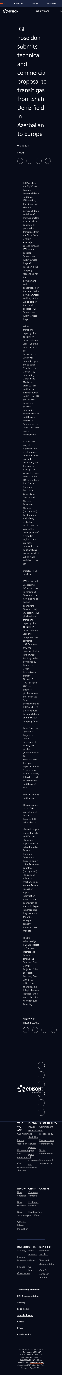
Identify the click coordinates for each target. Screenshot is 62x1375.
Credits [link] (21, 1322)
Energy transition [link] (22, 1142)
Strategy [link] (21, 1250)
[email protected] (37, 1362)
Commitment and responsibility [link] (46, 1130)
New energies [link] (21, 1194)
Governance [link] (23, 1273)
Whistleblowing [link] (25, 1315)
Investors (18, 3)
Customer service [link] (33, 1204)
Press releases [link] (32, 1252)
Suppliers (51, 3)
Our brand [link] (31, 1269)
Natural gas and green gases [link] (32, 1149)
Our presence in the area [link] (23, 1167)
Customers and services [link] (34, 1164)
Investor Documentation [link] (25, 1259)
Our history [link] (23, 1133)
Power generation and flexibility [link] (34, 1132)
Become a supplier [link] (44, 1252)
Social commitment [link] (46, 1152)
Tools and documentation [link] (47, 1262)
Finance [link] (21, 1267)
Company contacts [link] (33, 1194)
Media (35, 3)
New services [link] (21, 1204)
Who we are (42, 11)
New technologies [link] (24, 1214)
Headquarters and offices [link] (35, 1214)
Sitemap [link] (21, 1302)
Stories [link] (32, 1260)
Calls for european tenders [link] (44, 1274)
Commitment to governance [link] (46, 1162)
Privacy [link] (21, 1328)
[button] (20, 161)
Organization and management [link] (24, 1153)
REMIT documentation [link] (28, 1296)
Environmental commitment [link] (46, 1142)
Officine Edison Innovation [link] (22, 1225)
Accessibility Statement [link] (28, 1290)
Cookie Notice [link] (24, 1334)
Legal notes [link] (23, 1309)
